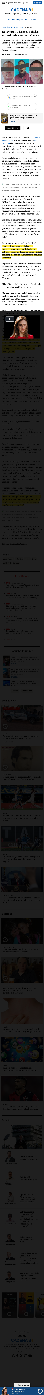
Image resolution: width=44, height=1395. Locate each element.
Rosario (34, 14)
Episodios (13, 121)
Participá (37, 3)
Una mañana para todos (19, 19)
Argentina (16, 14)
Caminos (17, 3)
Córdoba (25, 14)
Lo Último (8, 14)
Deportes (9, 3)
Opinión (25, 3)
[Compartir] (28, 128)
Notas (34, 19)
